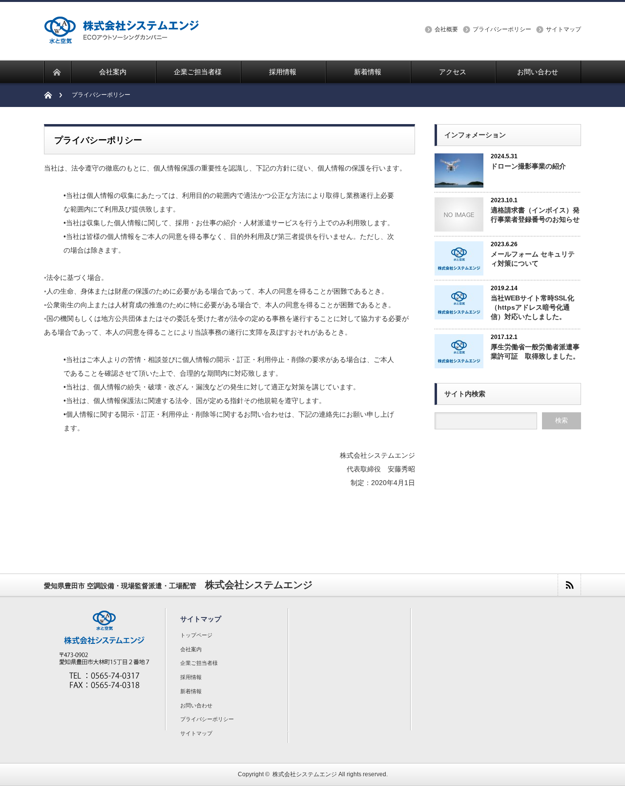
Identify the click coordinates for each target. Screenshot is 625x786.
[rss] (569, 585)
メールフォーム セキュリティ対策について (533, 258)
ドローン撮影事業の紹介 (528, 166)
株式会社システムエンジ (304, 774)
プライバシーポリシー (502, 29)
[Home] (53, 95)
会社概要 (446, 29)
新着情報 (191, 691)
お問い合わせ (196, 705)
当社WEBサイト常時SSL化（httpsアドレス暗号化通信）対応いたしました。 (532, 307)
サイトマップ (563, 29)
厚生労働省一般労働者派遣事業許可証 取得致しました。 (535, 351)
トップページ (196, 635)
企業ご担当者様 (199, 663)
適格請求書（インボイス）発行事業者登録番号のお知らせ (535, 214)
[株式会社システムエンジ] (121, 37)
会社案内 (191, 649)
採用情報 (191, 677)
